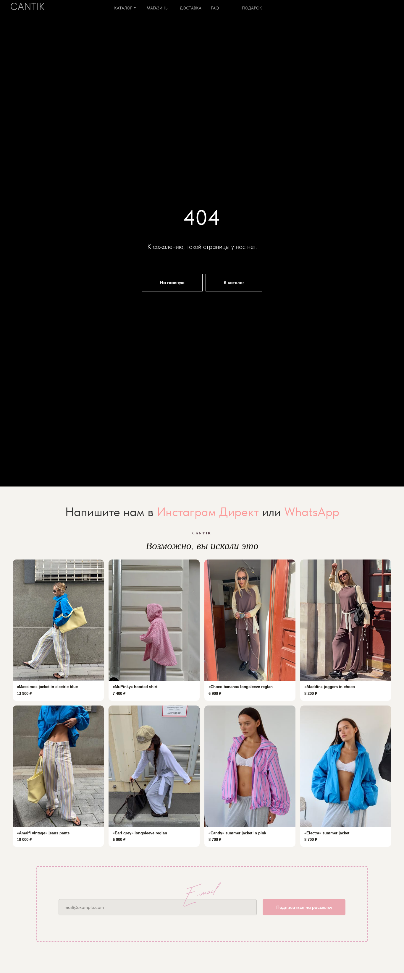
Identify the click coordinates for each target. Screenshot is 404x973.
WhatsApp (311, 511)
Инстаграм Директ (208, 511)
